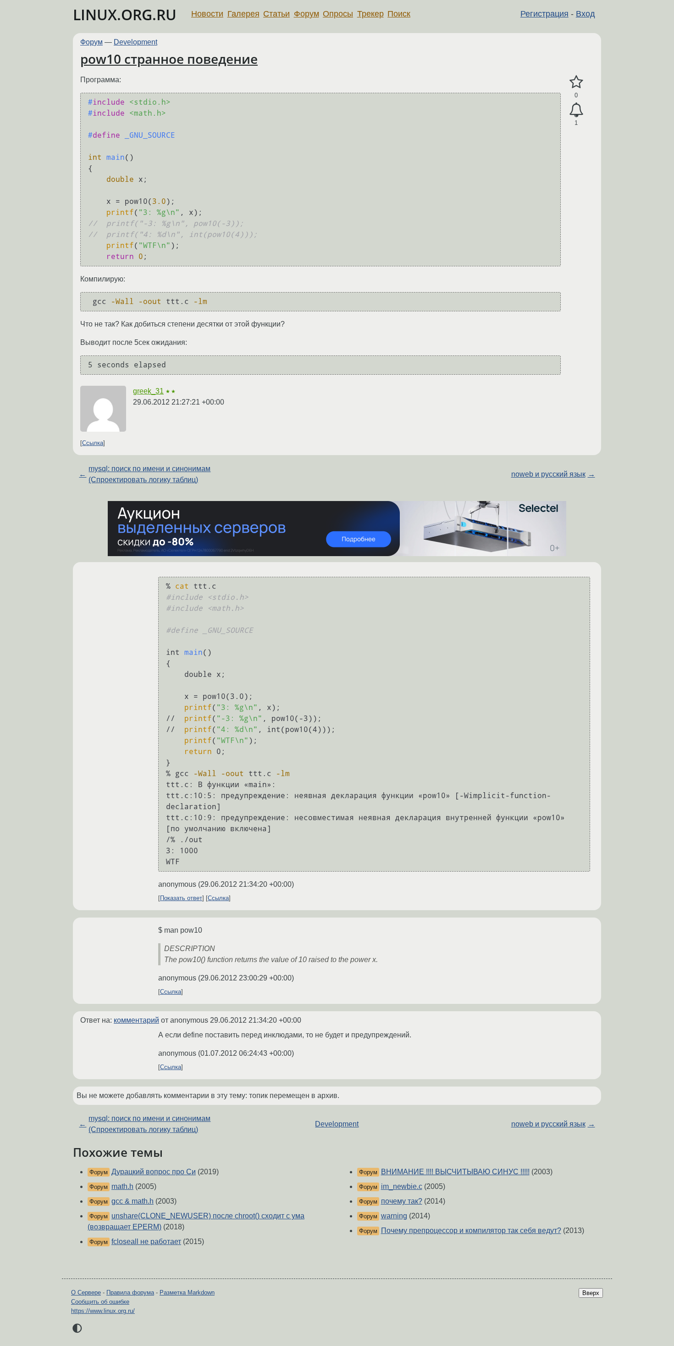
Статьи (276, 13)
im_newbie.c (401, 1186)
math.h (122, 1186)
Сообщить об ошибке (100, 1301)
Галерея (243, 13)
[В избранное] (576, 82)
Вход (585, 13)
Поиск (398, 13)
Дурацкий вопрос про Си (153, 1172)
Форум (306, 13)
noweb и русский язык (548, 474)
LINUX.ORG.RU (125, 14)
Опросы (338, 13)
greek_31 (148, 391)
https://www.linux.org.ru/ (103, 1310)
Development (135, 42)
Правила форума (130, 1292)
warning (394, 1216)
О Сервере (86, 1292)
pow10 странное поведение (169, 59)
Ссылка (92, 442)
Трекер (370, 13)
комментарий (136, 1020)
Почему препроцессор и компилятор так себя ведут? (471, 1230)
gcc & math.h (132, 1201)
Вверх (590, 1293)
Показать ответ (181, 898)
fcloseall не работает (146, 1241)
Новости (207, 13)
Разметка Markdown (187, 1292)
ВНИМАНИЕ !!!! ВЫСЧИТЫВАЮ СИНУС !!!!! (455, 1172)
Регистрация (544, 13)
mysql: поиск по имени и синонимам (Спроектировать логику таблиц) (149, 474)
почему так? (401, 1201)
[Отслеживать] (576, 110)
